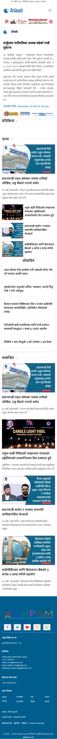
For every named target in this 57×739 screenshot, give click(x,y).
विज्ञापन (24, 723)
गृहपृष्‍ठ (4, 696)
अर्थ (31, 697)
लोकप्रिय (28, 261)
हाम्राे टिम (17, 723)
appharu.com (28, 737)
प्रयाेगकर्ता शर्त (7, 723)
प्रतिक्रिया (8, 121)
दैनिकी (14, 32)
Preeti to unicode (36, 723)
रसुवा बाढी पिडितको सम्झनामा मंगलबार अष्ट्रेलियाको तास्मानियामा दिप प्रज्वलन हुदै (40, 211)
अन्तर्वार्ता (19, 701)
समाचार (4, 701)
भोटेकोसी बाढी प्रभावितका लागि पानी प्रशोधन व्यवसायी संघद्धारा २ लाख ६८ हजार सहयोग (26, 327)
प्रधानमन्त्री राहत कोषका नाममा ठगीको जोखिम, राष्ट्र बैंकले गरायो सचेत (24, 181)
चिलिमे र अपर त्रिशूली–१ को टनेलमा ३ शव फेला (27, 342)
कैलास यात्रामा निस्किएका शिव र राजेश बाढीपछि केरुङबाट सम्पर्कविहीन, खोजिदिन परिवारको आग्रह (28, 308)
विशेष (32, 701)
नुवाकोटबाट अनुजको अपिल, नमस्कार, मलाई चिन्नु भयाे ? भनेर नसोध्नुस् (28, 289)
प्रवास (47, 701)
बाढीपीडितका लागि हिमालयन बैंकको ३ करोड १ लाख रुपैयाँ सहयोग (39, 248)
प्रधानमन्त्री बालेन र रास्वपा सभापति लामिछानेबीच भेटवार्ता (37, 230)
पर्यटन (47, 697)
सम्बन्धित (8, 358)
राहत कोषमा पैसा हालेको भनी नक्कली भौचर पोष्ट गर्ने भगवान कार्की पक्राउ (28, 272)
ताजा (5, 139)
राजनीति (19, 697)
